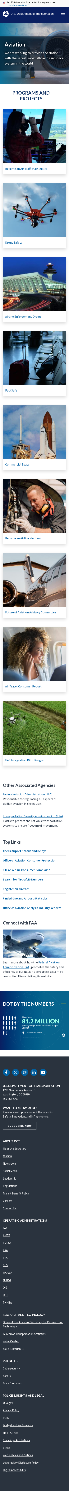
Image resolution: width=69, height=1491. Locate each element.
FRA (5, 1250)
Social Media (10, 1171)
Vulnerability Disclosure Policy (21, 1462)
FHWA (6, 1235)
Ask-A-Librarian (12, 1349)
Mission (7, 1156)
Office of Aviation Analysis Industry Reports (32, 908)
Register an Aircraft (16, 889)
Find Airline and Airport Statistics (25, 898)
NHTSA (7, 1280)
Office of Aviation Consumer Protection (29, 860)
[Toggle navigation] (63, 13)
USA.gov (8, 1403)
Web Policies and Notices (18, 1455)
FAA (5, 1228)
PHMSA (7, 1302)
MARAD (7, 1273)
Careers (7, 1201)
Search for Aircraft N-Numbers (23, 879)
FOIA (6, 1418)
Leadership (9, 1178)
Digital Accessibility (14, 1470)
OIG (5, 1287)
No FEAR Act (10, 1433)
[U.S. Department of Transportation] (28, 14)
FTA (5, 1258)
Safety (7, 1376)
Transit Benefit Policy (16, 1193)
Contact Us (9, 1208)
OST (5, 1295)
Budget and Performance (18, 1425)
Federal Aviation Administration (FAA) (27, 794)
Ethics (6, 1448)
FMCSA (7, 1243)
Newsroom (9, 1163)
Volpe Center (11, 1341)
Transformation (12, 1383)
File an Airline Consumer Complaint (26, 870)
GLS (5, 1265)
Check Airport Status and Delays (24, 851)
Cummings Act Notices (16, 1440)
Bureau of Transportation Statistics (24, 1334)
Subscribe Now (20, 1126)
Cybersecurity (11, 1368)
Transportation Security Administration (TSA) (33, 816)
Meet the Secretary (14, 1148)
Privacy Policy (11, 1410)
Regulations (10, 1186)
